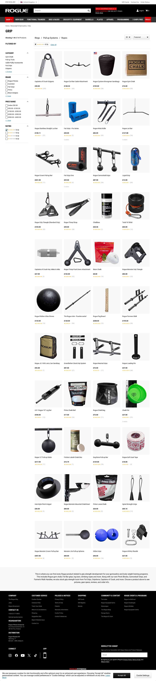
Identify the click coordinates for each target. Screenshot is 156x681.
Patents (57, 606)
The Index (104, 599)
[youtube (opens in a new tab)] (23, 655)
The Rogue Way (13, 599)
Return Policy (105, 662)
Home (7, 26)
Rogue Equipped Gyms (108, 603)
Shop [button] (8, 20)
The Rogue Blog (106, 609)
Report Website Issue (38, 620)
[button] (89, 10)
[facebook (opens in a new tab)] (16, 655)
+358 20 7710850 (14, 613)
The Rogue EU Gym (107, 616)
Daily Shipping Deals (105, 9)
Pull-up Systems (50, 38)
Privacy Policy (59, 599)
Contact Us (135, 2)
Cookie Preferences (61, 616)
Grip (29, 26)
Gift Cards (125, 2)
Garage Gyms (105, 613)
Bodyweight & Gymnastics (19, 26)
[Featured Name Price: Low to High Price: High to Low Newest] (141, 37)
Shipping (34, 613)
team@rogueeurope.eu (16, 617)
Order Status (145, 2)
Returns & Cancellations (39, 609)
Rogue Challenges (129, 603)
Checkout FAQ (36, 603)
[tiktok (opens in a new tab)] (35, 655)
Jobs (10, 603)
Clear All (53, 45)
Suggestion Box (36, 616)
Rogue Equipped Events (131, 609)
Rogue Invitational (129, 599)
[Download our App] (45, 655)
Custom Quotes (36, 599)
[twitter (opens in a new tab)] (29, 655)
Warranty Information (61, 609)
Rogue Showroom (14, 606)
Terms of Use (59, 603)
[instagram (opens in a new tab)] (10, 655)
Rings (37, 38)
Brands (80, 606)
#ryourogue (104, 606)
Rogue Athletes (129, 606)
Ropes (64, 38)
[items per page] (128, 37)
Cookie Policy (59, 613)
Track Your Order (37, 606)
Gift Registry (81, 603)
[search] (62, 10)
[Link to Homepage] (17, 11)
